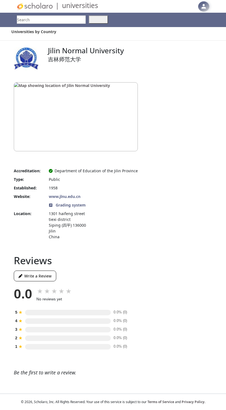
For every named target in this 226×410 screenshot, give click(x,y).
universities (80, 5)
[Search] (98, 19)
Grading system (70, 205)
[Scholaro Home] (35, 6)
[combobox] (51, 19)
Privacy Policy (193, 402)
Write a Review (37, 276)
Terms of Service (160, 402)
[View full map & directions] (76, 116)
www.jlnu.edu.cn (64, 196)
